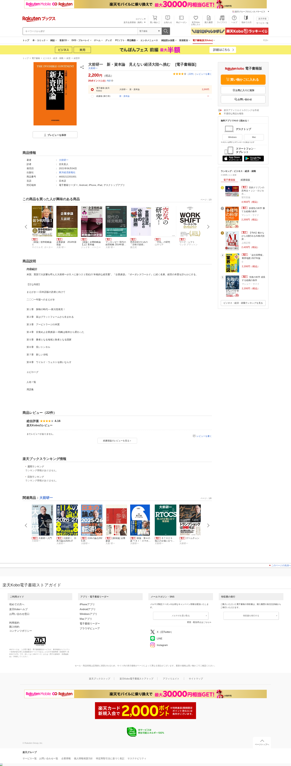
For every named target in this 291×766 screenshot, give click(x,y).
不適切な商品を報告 (234, 113)
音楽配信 (183, 40)
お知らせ (168, 22)
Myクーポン (181, 22)
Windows (232, 137)
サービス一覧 (262, 23)
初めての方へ (16, 604)
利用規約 (14, 622)
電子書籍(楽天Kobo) (203, 40)
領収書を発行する (251, 615)
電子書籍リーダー (90, 623)
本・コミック (39, 40)
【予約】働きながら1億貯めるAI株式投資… (253, 235)
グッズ (108, 40)
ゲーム (97, 40)
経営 (69, 58)
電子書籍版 (229, 179)
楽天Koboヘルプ (18, 609)
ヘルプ (234, 22)
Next (208, 227)
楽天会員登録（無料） (134, 22)
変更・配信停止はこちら (198, 622)
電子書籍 (36, 58)
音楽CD (63, 40)
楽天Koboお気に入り (195, 23)
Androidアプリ (88, 609)
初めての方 (246, 22)
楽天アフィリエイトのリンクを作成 (241, 110)
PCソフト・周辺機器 (125, 40)
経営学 (77, 58)
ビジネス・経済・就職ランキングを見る (243, 303)
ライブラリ (222, 22)
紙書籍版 (245, 179)
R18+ (265, 40)
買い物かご (155, 22)
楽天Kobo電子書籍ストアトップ (136, 678)
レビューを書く (204, 74)
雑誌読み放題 (167, 40)
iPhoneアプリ (87, 604)
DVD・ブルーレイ (80, 40)
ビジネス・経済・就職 (53, 58)
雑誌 (52, 40)
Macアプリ (86, 618)
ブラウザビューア (90, 628)
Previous (26, 227)
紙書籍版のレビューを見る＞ (117, 440)
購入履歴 (209, 22)
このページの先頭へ (281, 565)
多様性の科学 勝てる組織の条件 (253, 209)
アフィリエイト (171, 678)
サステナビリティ (136, 758)
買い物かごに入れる (244, 79)
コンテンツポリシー (20, 630)
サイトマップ (196, 678)
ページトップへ (262, 744)
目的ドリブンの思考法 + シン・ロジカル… (252, 190)
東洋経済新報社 (67, 172)
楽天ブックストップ (99, 678)
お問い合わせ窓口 (19, 613)
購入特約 (14, 626)
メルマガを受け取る (181, 615)
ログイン (140, 19)
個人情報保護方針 (83, 758)
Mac (254, 137)
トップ (26, 40)
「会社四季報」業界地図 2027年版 (253, 256)
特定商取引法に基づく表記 (110, 758)
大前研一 (93, 68)
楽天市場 (262, 19)
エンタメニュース (149, 40)
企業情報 (66, 758)
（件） (190, 74)
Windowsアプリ (88, 613)
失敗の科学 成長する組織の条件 (253, 278)
